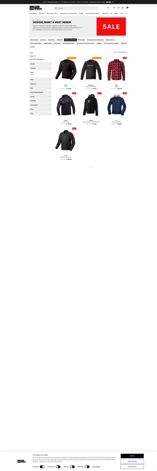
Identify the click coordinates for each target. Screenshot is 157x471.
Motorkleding (33, 13)
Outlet (37, 19)
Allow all (132, 456)
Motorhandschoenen (52, 13)
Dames (32, 74)
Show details (96, 466)
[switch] (58, 466)
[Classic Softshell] (116, 105)
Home (33, 19)
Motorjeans (81, 40)
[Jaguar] (116, 70)
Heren (32, 56)
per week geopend (69, 2)
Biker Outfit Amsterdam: (91, 2)
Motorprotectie (110, 40)
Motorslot (124, 43)
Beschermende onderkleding (95, 40)
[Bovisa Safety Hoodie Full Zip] (91, 105)
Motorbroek (51, 40)
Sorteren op (116, 52)
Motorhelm (42, 13)
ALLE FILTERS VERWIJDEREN (36, 59)
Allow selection (132, 461)
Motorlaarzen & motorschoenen (68, 13)
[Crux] (66, 70)
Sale (126, 13)
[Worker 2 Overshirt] (66, 140)
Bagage (81, 13)
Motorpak (59, 40)
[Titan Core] (66, 105)
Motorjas (42, 40)
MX (112, 13)
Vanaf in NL (52, 2)
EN (110, 7)
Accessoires (105, 13)
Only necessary (132, 466)
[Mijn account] (123, 8)
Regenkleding (48, 43)
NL (108, 7)
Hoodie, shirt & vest (70, 40)
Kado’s (116, 13)
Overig (32, 46)
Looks (121, 13)
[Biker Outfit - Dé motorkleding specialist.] (35, 10)
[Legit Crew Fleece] (91, 70)
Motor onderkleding (35, 43)
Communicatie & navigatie (92, 13)
